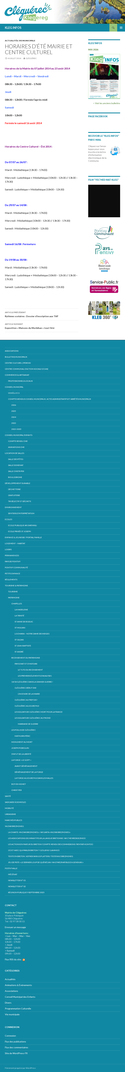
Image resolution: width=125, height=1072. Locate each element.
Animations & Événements (18, 985)
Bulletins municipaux (16, 357)
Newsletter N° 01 (17, 880)
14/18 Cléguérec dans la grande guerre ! (32, 682)
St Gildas (19, 639)
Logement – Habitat (15, 543)
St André (19, 651)
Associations (11, 351)
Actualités (11, 40)
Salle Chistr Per (16, 471)
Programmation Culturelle (18, 1008)
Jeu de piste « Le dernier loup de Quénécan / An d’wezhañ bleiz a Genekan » (45, 862)
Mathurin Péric (22, 736)
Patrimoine (14, 597)
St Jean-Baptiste (23, 645)
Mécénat (12, 874)
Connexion (10, 1035)
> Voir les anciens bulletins (106, 103)
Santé (8, 796)
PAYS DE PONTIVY (13, 561)
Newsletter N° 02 (17, 886)
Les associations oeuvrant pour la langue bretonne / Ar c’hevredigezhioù (47, 838)
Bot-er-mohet (18, 784)
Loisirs (8, 549)
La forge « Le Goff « (21, 760)
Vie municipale (27, 40)
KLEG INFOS (13, 27)
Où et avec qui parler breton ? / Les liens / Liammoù (34, 850)
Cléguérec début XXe (25, 688)
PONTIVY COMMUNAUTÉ (16, 567)
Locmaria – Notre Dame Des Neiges (32, 633)
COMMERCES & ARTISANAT (17, 375)
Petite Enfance (12, 573)
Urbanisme (10, 814)
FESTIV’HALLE (11, 868)
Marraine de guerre (28, 724)
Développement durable (17, 483)
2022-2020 (16, 429)
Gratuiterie (14, 495)
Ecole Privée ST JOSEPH (19, 531)
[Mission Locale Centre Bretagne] (104, 265)
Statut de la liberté (21, 754)
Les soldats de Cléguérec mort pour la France (38, 712)
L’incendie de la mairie (29, 694)
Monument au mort (21, 742)
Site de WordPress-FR (16, 1053)
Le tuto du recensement (30, 670)
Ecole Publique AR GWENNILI (22, 525)
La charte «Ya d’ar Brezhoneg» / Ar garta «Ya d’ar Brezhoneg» (39, 832)
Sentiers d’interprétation (21, 513)
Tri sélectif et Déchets (19, 501)
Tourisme (13, 591)
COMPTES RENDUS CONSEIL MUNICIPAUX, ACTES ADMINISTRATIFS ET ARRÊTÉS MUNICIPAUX (49, 399)
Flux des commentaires (16, 1047)
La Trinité (19, 615)
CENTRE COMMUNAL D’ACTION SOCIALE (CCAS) (26, 369)
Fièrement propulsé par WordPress (20, 1068)
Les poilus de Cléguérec (23, 730)
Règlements (11, 579)
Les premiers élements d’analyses (34, 676)
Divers (8, 1002)
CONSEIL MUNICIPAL (14, 387)
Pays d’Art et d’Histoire (26, 664)
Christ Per (16, 790)
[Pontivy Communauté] (104, 232)
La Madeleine (21, 609)
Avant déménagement (26, 766)
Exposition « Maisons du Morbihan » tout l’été (29, 326)
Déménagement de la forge (29, 772)
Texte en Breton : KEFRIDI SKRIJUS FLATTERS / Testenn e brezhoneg (40, 856)
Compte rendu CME (18, 441)
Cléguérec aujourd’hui (27, 706)
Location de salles (14, 453)
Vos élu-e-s (13, 393)
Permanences (12, 555)
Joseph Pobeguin (20, 748)
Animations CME (16, 447)
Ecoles (8, 519)
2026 (13, 405)
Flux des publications (15, 1041)
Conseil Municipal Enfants (18, 435)
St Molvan (20, 627)
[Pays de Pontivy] (104, 248)
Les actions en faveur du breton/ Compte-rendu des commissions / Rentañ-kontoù (50, 844)
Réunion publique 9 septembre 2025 (26, 892)
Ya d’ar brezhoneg (14, 826)
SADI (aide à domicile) (15, 802)
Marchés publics (13, 820)
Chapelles (16, 603)
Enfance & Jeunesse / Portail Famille (23, 537)
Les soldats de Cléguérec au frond (32, 718)
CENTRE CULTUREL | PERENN (18, 363)
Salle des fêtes (15, 459)
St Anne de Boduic (24, 621)
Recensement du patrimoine (25, 658)
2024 (13, 417)
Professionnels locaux (20, 381)
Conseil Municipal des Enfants (20, 996)
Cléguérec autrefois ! (26, 700)
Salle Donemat (15, 465)
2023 (13, 423)
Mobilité (9, 808)
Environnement (13, 507)
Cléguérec (31, 58)
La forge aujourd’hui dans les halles (34, 778)
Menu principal (121, 28)
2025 (13, 411)
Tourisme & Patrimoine (16, 585)
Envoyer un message (15, 927)
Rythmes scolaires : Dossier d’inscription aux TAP (31, 314)
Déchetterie (14, 489)
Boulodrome (15, 477)
